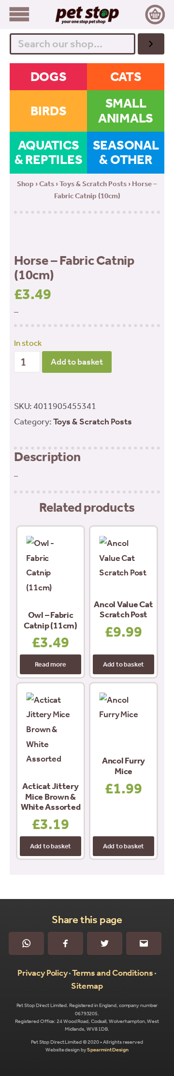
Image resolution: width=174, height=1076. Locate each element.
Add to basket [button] (123, 664)
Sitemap (86, 986)
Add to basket (77, 361)
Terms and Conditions (112, 972)
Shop (25, 183)
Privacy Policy (42, 972)
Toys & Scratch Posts (93, 183)
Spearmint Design (107, 1050)
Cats (46, 183)
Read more (50, 664)
